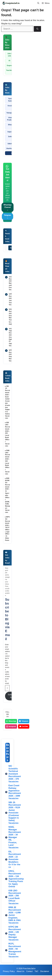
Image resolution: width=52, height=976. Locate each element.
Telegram (25, 721)
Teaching (9, 70)
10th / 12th (9, 55)
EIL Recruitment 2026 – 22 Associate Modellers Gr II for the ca (14, 859)
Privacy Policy (9, 971)
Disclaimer (44, 971)
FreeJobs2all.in (29, 968)
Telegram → (7, 216)
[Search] (37, 29)
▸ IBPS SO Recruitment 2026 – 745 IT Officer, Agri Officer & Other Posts (7, 528)
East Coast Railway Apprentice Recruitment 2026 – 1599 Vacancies (14, 792)
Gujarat (10, 132)
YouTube (25, 726)
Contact (29, 971)
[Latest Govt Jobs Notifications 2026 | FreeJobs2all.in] (10, 3)
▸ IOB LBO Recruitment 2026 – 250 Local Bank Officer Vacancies (7, 434)
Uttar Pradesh (10, 119)
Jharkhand (10, 148)
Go (11, 248)
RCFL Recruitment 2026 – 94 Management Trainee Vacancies (14, 950)
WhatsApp (12, 721)
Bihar (10, 125)
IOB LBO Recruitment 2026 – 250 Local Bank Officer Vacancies (14, 897)
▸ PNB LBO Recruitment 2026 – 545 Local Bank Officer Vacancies (7, 462)
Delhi (10, 136)
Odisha (10, 144)
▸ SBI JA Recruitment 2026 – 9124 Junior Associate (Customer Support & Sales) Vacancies (7, 402)
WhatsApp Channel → (7, 207)
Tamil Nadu (10, 100)
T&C (36, 971)
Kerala (10, 106)
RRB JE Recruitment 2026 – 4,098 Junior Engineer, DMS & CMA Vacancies (14, 915)
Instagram (12, 726)
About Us (20, 971)
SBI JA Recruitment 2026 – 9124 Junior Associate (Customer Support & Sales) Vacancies (14, 812)
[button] (38, 3)
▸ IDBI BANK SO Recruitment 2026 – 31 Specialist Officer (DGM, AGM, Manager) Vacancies (7, 495)
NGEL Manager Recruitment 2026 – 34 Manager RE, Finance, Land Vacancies (14, 837)
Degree (9, 65)
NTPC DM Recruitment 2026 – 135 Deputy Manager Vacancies (14, 933)
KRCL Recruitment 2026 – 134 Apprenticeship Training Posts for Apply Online (16, 879)
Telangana (10, 113)
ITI (9, 61)
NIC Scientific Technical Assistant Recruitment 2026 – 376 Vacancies (14, 774)
